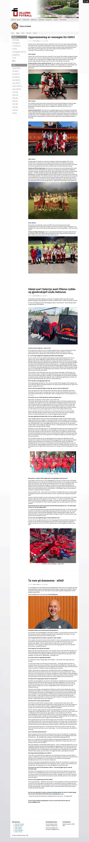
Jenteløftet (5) (16, 55)
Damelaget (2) (16, 43)
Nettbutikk (41, 19)
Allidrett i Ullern (19, 825)
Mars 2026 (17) (16, 83)
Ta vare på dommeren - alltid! (46, 580)
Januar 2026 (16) (17, 89)
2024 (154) (15, 95)
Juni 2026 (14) (16, 74)
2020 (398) (15, 107)
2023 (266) (15, 98)
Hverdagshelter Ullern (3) (19, 52)
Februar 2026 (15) (17, 86)
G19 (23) (15, 49)
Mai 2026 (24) (16, 77)
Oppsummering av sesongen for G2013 (51, 37)
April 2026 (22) (16, 80)
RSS (14, 61)
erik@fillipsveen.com (57, 794)
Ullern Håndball (19, 830)
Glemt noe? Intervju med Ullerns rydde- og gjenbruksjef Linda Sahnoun (52, 290)
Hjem (12, 33)
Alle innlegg (16, 40)
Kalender (28, 33)
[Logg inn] (87, 1)
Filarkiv (35, 33)
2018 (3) (15, 113)
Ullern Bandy (18, 827)
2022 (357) (15, 101)
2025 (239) (15, 92)
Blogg (17, 33)
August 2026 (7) (17, 68)
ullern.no (13, 19)
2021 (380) (15, 104)
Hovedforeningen (19, 824)
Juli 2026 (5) (15, 71)
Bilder (22, 33)
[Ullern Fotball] (44, 9)
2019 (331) (15, 110)
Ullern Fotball (36, 41)
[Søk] (84, 1)
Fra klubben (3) (16, 46)
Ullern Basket (18, 828)
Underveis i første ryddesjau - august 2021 (53, 564)
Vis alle (14, 58)
